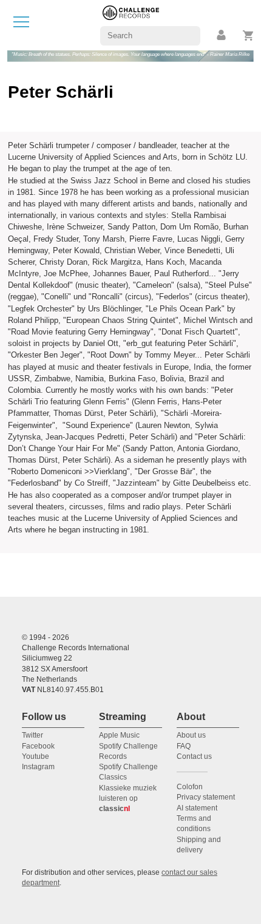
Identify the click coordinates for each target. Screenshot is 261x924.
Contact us (194, 756)
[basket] (248, 35)
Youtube (35, 756)
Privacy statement (206, 797)
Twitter (32, 735)
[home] (131, 24)
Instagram (38, 766)
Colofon (190, 786)
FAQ (184, 746)
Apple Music (119, 735)
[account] (222, 35)
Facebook (38, 746)
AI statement (197, 808)
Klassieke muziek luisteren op (128, 798)
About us (191, 735)
